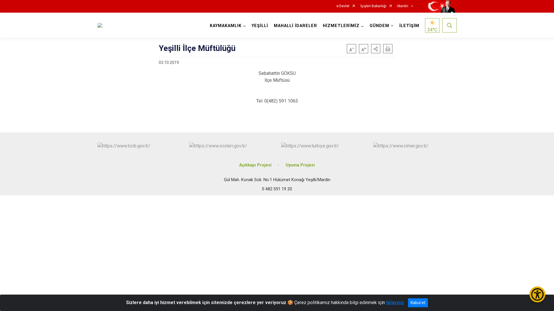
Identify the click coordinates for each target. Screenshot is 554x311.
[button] (375, 48)
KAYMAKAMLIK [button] (226, 25)
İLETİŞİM (409, 25)
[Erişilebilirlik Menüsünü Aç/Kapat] (537, 294)
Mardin (402, 6)
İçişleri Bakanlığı (373, 6)
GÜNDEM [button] (379, 25)
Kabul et (418, 302)
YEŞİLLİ (260, 25)
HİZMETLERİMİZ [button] (341, 25)
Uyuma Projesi (300, 165)
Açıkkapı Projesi (255, 165)
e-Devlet (342, 6)
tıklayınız (395, 302)
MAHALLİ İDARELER (295, 25)
